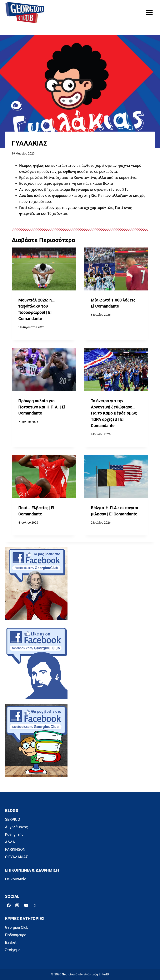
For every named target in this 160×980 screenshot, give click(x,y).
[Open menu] (149, 12)
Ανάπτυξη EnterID (96, 974)
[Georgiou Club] (25, 13)
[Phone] (34, 905)
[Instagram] (17, 905)
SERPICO (12, 819)
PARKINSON (15, 849)
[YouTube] (26, 905)
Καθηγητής (14, 834)
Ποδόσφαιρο (15, 935)
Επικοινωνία (15, 879)
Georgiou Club (16, 927)
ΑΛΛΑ (10, 842)
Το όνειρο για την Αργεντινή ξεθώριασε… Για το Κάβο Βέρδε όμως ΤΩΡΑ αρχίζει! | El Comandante (114, 413)
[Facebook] (8, 905)
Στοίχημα (12, 950)
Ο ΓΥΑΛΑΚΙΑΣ (16, 857)
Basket (10, 942)
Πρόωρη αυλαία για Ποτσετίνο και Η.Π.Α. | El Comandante (41, 407)
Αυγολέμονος (16, 827)
